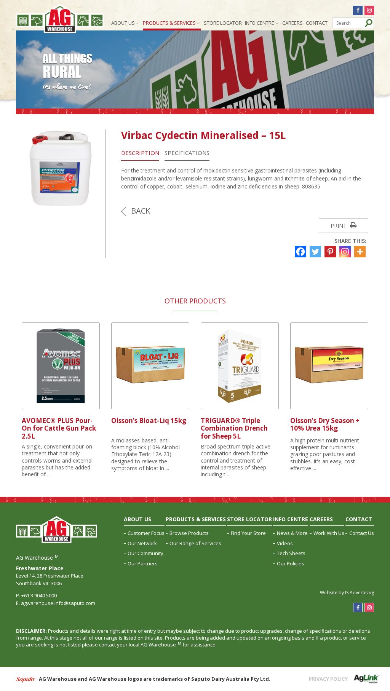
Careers (292, 22)
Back (139, 211)
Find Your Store (248, 533)
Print (339, 225)
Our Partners (143, 563)
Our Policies (290, 563)
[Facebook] (301, 251)
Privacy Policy (328, 678)
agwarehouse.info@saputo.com (58, 603)
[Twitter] (316, 251)
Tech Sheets (291, 553)
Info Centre (259, 22)
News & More (292, 533)
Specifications (187, 152)
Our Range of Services (195, 543)
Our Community (145, 553)
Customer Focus (146, 533)
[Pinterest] (331, 251)
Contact (317, 22)
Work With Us (328, 533)
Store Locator (223, 22)
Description (140, 152)
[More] (361, 251)
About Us (123, 22)
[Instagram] (346, 251)
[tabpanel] (60, 400)
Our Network (142, 543)
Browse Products (189, 533)
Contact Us (361, 533)
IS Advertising (359, 592)
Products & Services (169, 22)
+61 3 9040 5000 (39, 595)
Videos (285, 543)
